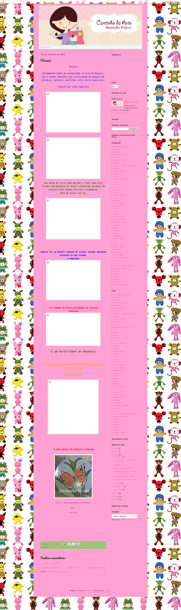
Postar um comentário (52, 563)
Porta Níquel (118, 255)
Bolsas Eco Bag (119, 171)
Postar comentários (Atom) (57, 571)
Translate (129, 519)
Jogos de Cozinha (120, 222)
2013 (116, 493)
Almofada (117, 152)
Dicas (116, 198)
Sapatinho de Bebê (120, 268)
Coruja (116, 187)
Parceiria (117, 244)
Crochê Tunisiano (120, 195)
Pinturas (117, 252)
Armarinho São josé (121, 154)
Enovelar (117, 200)
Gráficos (117, 214)
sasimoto (89, 590)
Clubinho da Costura (121, 179)
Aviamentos (118, 157)
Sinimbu (116, 271)
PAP (115, 241)
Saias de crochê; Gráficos (124, 265)
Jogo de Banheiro (120, 219)
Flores (116, 209)
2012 (116, 496)
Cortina (116, 184)
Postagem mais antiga (97, 567)
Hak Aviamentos (119, 217)
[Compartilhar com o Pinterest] (78, 544)
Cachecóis (117, 173)
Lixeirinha (118, 225)
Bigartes (117, 163)
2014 (116, 455)
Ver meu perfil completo (121, 113)
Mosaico (51, 547)
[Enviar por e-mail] (68, 544)
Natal (116, 233)
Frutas (116, 211)
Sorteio (116, 274)
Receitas (117, 260)
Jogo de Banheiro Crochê (125, 476)
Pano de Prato (119, 238)
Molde (116, 228)
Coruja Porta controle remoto (127, 479)
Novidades (117, 236)
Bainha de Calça (120, 160)
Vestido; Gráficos (120, 284)
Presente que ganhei (121, 257)
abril (118, 483)
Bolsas (116, 168)
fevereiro (120, 486)
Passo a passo (119, 247)
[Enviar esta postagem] (64, 544)
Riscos (116, 263)
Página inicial (45, 47)
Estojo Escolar (119, 203)
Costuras (117, 190)
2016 (116, 448)
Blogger (107, 590)
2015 (116, 451)
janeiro (119, 489)
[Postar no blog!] (71, 544)
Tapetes (116, 276)
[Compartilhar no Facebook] (76, 544)
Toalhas (116, 279)
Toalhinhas (118, 282)
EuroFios (117, 206)
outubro (119, 457)
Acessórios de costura (122, 146)
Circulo (116, 176)
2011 (116, 499)
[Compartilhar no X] (73, 544)
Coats (116, 181)
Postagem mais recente (49, 567)
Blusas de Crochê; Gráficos (124, 165)
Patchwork (117, 249)
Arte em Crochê (132, 102)
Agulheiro (117, 149)
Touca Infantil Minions (124, 468)
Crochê (116, 192)
